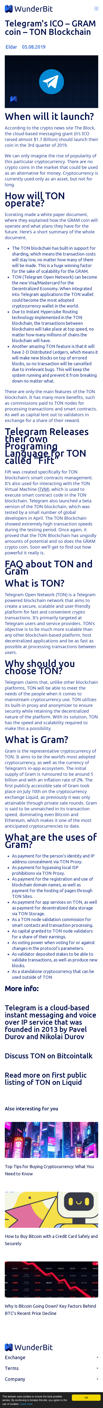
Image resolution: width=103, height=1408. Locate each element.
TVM (43, 489)
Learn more (26, 1404)
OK (86, 1397)
